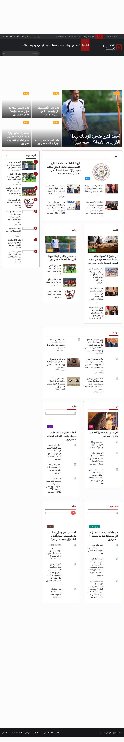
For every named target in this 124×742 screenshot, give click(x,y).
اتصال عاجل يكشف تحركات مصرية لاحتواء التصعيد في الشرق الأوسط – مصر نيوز (56, 382)
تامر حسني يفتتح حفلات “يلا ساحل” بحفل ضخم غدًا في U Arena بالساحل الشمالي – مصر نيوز (95, 458)
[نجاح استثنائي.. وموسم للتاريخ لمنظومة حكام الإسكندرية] (75, 589)
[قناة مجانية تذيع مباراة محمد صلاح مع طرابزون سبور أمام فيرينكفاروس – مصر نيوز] (29, 214)
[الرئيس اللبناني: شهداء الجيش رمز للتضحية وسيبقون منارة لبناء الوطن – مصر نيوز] (79, 339)
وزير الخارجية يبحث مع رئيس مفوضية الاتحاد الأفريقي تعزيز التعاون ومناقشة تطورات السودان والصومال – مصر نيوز (94, 345)
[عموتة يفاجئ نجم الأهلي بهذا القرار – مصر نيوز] (29, 231)
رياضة (54, 45)
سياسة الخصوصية (18, 732)
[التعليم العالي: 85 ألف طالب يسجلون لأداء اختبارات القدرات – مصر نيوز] (75, 464)
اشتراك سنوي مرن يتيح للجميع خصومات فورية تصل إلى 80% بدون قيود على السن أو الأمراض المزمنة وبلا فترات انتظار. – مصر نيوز (95, 589)
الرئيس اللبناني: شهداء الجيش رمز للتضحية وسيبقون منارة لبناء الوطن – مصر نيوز (55, 343)
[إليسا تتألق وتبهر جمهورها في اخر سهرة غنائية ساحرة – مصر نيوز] (117, 545)
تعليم (48, 45)
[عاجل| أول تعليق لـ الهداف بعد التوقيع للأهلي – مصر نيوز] (29, 243)
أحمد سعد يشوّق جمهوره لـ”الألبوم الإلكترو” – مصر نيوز (96, 444)
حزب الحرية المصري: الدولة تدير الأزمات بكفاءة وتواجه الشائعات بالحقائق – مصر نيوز (56, 363)
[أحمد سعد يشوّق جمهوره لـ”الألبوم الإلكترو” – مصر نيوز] (117, 442)
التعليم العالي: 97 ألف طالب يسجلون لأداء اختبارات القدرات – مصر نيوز (61, 436)
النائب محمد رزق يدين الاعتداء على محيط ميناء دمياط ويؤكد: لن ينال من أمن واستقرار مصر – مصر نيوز (94, 364)
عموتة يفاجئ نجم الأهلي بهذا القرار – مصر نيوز (13, 231)
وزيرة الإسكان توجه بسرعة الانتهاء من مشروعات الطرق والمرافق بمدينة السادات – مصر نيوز (96, 313)
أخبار (78, 45)
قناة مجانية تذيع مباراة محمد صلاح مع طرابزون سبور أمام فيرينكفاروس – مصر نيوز (17, 138)
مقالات (24, 45)
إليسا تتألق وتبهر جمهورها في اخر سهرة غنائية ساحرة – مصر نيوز (95, 549)
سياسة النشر (6, 732)
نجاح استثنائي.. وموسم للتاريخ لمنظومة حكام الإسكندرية (56, 593)
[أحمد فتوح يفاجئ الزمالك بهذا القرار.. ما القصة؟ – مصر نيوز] (92, 118)
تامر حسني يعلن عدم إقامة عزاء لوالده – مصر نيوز (104, 434)
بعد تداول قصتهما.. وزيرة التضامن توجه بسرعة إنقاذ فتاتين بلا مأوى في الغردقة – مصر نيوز (94, 189)
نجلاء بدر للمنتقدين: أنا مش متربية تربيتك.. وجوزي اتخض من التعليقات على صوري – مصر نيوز (96, 476)
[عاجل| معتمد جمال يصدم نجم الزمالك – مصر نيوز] (47, 133)
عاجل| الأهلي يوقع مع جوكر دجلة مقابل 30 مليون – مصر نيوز (18, 111)
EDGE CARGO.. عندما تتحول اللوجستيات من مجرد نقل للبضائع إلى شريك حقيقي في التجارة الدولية (53, 552)
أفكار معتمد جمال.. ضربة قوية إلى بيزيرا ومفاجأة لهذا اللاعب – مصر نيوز (13, 255)
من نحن (27, 732)
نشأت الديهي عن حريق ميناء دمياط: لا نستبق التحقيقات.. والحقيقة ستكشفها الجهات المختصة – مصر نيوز (93, 384)
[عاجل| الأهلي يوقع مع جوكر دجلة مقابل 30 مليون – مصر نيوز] (16, 104)
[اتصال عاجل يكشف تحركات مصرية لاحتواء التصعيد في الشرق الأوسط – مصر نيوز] (73, 381)
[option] (62, 118)
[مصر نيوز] (112, 47)
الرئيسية (85, 45)
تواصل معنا (35, 732)
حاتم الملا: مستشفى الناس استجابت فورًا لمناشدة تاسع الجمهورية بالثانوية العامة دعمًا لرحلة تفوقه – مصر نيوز (55, 191)
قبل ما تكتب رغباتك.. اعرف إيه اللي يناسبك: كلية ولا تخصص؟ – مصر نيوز (103, 536)
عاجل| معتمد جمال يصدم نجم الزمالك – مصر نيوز (78, 36)
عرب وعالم (70, 45)
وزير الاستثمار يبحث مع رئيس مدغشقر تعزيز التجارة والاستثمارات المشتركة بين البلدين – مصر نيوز (96, 295)
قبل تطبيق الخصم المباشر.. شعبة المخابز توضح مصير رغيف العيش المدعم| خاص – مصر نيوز (103, 259)
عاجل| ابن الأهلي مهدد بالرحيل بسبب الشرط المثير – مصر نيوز (48, 111)
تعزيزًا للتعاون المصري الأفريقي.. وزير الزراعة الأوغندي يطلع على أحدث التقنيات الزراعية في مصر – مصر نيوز (95, 275)
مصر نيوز (103, 732)
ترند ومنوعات (34, 45)
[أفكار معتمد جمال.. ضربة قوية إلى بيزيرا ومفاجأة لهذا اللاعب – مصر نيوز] (29, 255)
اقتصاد (61, 45)
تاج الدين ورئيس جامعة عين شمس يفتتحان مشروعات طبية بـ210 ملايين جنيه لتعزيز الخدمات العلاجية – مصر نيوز (94, 209)
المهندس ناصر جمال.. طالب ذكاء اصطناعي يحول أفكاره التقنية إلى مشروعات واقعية (63, 536)
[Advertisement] (62, 17)
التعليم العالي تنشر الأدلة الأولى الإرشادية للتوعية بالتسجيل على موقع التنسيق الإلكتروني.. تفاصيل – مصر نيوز (53, 452)
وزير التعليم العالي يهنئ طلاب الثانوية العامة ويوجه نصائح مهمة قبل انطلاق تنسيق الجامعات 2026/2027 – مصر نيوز (55, 208)
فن (42, 45)
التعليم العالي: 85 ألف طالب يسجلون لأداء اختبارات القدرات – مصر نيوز (53, 468)
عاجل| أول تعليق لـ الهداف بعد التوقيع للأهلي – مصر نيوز (14, 242)
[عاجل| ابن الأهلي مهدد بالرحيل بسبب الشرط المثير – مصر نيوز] (47, 104)
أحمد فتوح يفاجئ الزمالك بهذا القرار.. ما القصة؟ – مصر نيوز (96, 139)
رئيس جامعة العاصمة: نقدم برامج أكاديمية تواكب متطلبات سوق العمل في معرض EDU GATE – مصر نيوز (53, 485)
